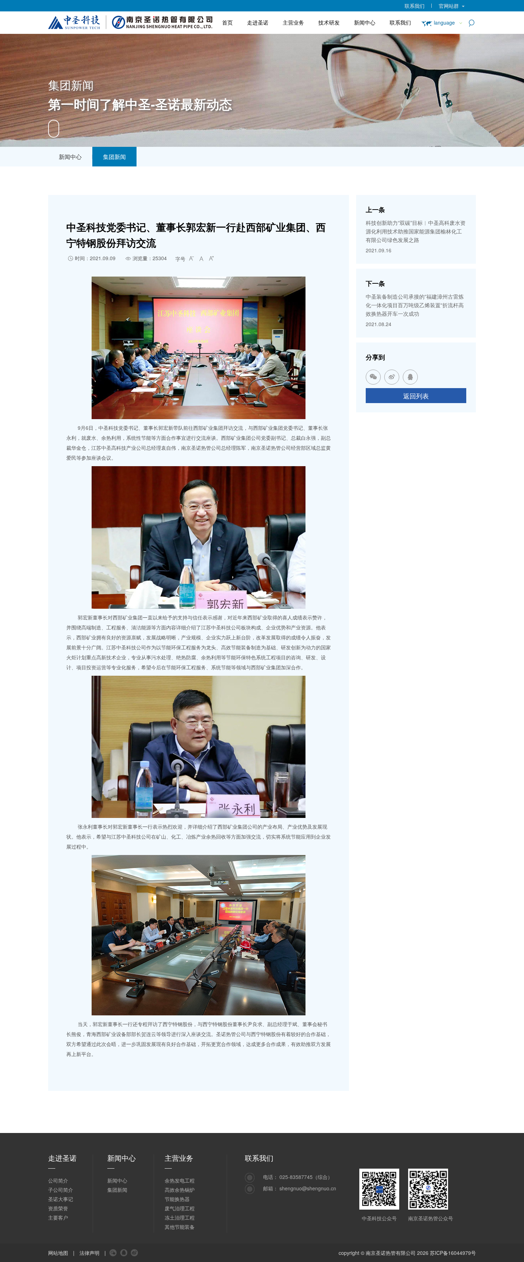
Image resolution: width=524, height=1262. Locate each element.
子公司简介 (60, 1189)
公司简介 (58, 1180)
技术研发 (329, 22)
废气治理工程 (180, 1208)
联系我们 (415, 5)
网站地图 (58, 1252)
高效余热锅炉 (180, 1189)
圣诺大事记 (60, 1198)
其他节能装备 (180, 1226)
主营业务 (293, 22)
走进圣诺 (257, 22)
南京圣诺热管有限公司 (391, 1252)
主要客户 (58, 1217)
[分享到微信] (113, 1252)
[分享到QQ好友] (123, 1252)
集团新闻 (114, 157)
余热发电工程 (180, 1180)
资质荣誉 (58, 1208)
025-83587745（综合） (306, 1176)
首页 (227, 22)
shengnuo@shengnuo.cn (307, 1188)
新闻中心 (364, 22)
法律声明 (89, 1252)
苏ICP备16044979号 (453, 1252)
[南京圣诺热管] (131, 21)
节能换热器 (177, 1198)
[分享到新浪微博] (134, 1252)
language (444, 22)
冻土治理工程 (180, 1217)
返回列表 (416, 395)
